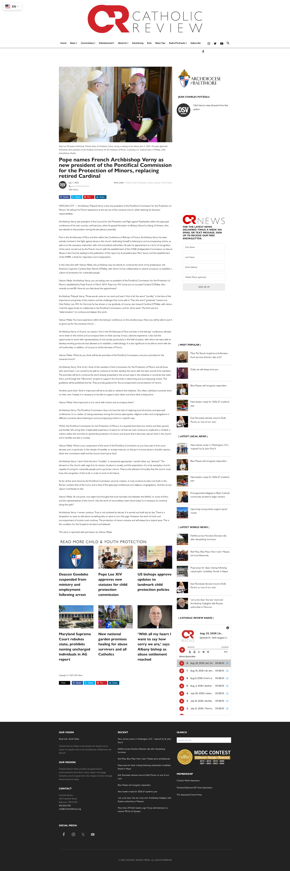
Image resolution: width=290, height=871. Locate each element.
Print (63, 683)
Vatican (157, 182)
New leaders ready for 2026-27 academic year (137, 791)
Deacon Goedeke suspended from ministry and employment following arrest (73, 584)
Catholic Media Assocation (188, 780)
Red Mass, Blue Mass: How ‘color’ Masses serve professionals (144, 758)
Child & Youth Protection (136, 182)
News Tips (160, 43)
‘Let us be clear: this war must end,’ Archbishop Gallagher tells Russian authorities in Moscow (206, 603)
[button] (228, 43)
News (73, 43)
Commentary (87, 43)
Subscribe (195, 43)
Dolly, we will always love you (204, 369)
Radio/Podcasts (177, 43)
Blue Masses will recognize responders (208, 385)
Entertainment (106, 43)
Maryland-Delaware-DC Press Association (194, 787)
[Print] (60, 683)
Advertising (137, 43)
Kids (149, 43)
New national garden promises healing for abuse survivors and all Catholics (112, 644)
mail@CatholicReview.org (70, 809)
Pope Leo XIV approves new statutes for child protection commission (112, 584)
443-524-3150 (65, 805)
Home (63, 43)
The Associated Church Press (189, 794)
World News (166, 182)
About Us (122, 43)
